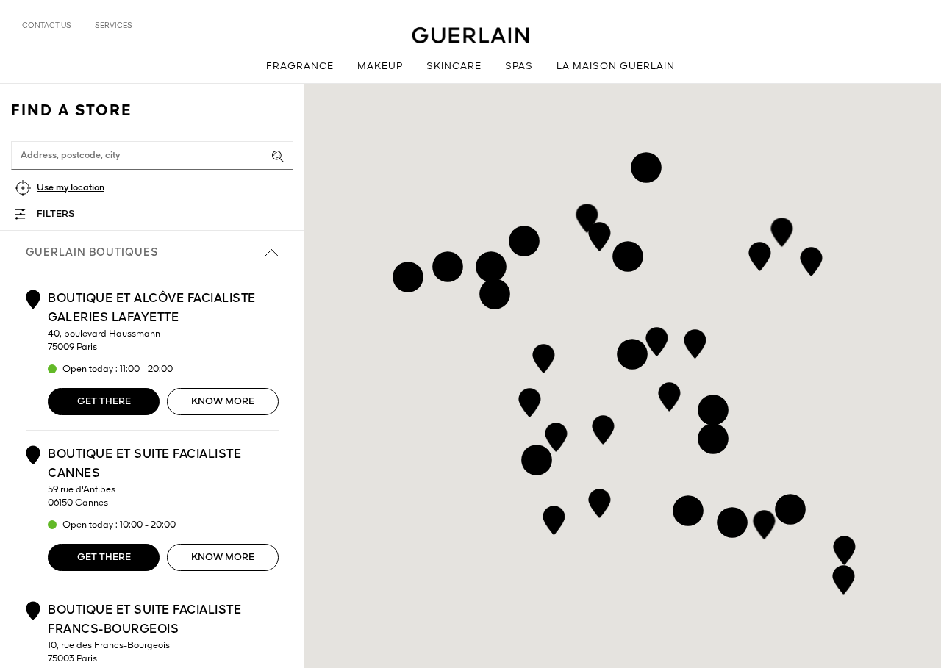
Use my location (70, 188)
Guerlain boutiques (92, 253)
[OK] (278, 156)
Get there (104, 401)
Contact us (46, 25)
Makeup (380, 66)
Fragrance (300, 66)
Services (113, 25)
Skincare (454, 66)
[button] (811, 259)
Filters (56, 214)
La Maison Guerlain (616, 66)
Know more (222, 401)
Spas (519, 66)
